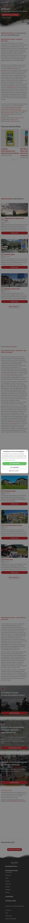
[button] (14, 460)
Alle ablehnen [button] (14, 467)
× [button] (26, 451)
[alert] (14, 461)
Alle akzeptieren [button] (14, 463)
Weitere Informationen (21, 458)
